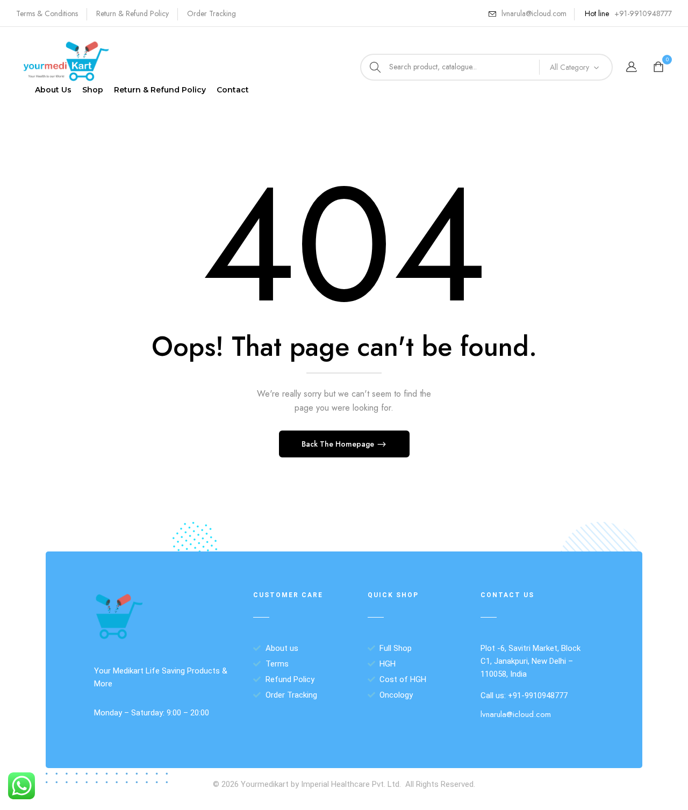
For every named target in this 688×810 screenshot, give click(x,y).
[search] (375, 67)
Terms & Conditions (47, 13)
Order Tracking (211, 13)
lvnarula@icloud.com (534, 13)
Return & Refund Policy (132, 13)
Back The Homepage (339, 444)
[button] (659, 67)
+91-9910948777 (643, 13)
